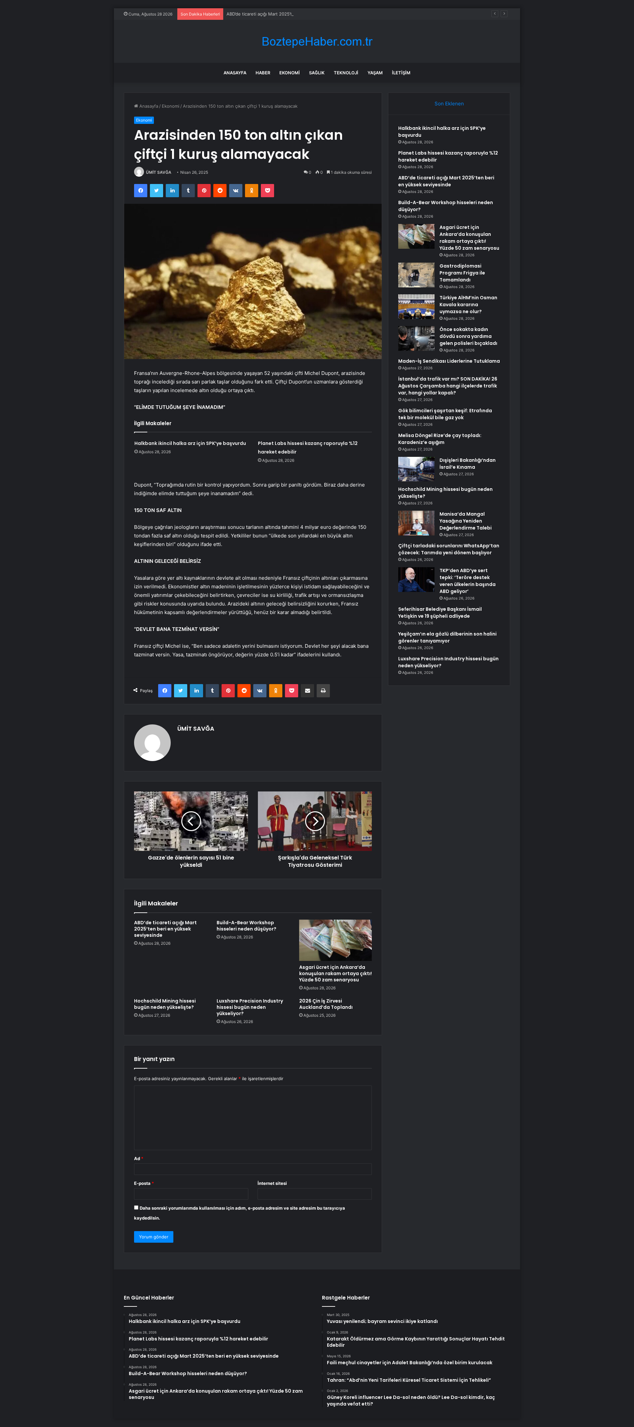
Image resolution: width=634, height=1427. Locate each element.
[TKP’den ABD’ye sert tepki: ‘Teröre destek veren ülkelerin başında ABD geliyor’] (416, 579)
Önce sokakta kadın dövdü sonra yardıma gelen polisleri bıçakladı (468, 336)
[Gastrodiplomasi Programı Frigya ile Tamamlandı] (416, 275)
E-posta (144, 1183)
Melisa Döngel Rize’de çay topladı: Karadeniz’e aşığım (439, 439)
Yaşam (375, 72)
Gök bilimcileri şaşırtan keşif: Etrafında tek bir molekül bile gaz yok (445, 414)
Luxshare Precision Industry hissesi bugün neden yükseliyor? (250, 1007)
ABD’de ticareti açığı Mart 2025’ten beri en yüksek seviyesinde (291, 14)
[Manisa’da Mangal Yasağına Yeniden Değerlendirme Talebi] (416, 523)
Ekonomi (289, 72)
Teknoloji (346, 72)
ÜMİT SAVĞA (158, 172)
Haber (263, 72)
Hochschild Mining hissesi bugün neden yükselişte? (165, 1004)
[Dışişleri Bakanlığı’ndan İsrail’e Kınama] (416, 469)
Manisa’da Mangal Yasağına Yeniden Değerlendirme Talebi (466, 521)
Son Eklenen (449, 103)
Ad (138, 1158)
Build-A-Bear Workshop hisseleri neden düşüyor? (246, 925)
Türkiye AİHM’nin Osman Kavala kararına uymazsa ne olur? (468, 304)
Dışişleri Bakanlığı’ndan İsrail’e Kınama (468, 463)
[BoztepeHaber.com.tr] (317, 41)
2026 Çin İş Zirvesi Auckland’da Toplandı (326, 1004)
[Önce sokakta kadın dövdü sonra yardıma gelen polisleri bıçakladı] (416, 338)
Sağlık (317, 72)
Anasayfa (235, 72)
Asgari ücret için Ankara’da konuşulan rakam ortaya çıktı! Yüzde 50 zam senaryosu (335, 973)
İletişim (401, 72)
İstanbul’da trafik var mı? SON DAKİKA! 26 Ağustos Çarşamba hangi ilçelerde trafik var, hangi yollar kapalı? (447, 386)
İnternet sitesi (272, 1183)
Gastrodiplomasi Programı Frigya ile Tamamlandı (462, 273)
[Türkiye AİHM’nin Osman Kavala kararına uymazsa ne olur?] (416, 306)
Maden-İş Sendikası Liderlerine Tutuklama (449, 361)
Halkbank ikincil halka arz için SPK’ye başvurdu (190, 443)
